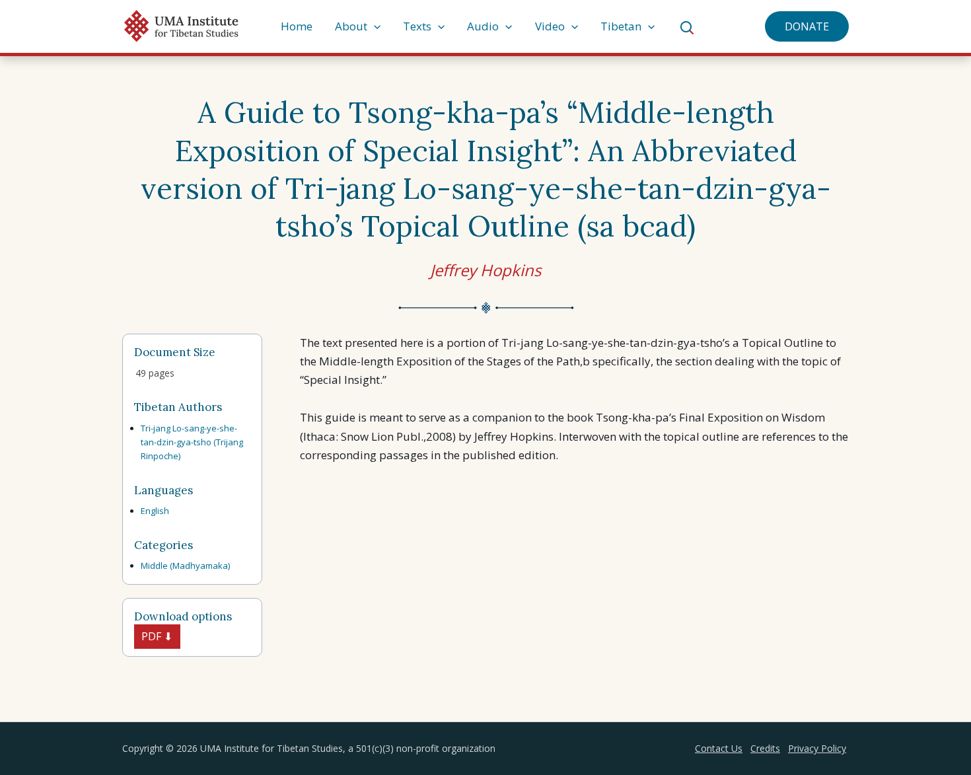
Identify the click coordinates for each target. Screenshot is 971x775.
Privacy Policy (817, 748)
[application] (373, 26)
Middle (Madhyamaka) (185, 566)
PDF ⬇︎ (156, 636)
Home (296, 26)
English (155, 511)
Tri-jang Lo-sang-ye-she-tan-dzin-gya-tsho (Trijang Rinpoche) (192, 442)
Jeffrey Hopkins (485, 270)
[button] (807, 26)
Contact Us (718, 748)
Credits (765, 748)
